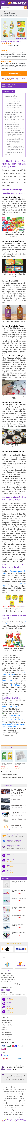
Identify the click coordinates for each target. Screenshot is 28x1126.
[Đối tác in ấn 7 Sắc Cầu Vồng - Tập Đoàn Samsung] (21, 949)
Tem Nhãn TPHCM (14, 780)
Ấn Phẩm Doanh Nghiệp (7, 774)
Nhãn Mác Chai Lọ (6, 780)
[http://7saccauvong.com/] (21, 964)
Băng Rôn (18, 1103)
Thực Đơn (6, 1105)
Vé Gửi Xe (17, 1105)
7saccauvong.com (15, 715)
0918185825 (17, 707)
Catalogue (11, 1100)
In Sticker (7, 771)
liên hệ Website (16, 685)
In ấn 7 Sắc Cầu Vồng (17, 720)
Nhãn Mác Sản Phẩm (6, 777)
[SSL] (5, 1058)
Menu (11, 1105)
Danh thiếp (22, 1100)
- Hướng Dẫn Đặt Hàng (6, 1025)
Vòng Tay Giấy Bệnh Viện (19, 1089)
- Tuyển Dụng (4, 1027)
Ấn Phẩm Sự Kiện (19, 1112)
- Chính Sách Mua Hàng (6, 1032)
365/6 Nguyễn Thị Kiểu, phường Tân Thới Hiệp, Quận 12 (14, 724)
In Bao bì (14, 1107)
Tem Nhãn (15, 774)
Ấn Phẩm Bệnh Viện (10, 1117)
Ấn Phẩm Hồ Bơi (7, 1114)
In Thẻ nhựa (8, 1107)
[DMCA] (19, 1058)
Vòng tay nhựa (19, 1117)
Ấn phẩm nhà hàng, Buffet (17, 1110)
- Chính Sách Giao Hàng (7, 1034)
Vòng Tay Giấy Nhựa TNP (17, 1087)
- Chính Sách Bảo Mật (6, 1037)
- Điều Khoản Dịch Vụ (6, 1022)
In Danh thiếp (7, 1110)
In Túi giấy (20, 1107)
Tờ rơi (13, 1103)
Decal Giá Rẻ (14, 777)
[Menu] (3, 3)
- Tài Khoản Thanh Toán (7, 1020)
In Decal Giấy (21, 777)
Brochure (17, 1100)
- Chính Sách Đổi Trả (6, 1039)
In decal (16, 771)
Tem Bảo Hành (8, 1098)
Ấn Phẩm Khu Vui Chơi (9, 1112)
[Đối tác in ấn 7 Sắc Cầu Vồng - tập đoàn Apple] (7, 949)
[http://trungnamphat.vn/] (7, 964)
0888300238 (7, 681)
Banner (23, 1103)
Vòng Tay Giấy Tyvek (7, 1089)
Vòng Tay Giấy (7, 1087)
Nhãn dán (12, 771)
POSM (22, 1105)
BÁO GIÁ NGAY (14, 73)
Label (20, 771)
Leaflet (4, 1103)
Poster (8, 1103)
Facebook (5, 1055)
